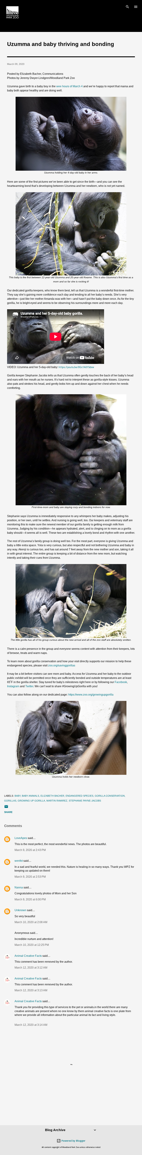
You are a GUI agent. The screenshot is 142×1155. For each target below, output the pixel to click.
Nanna (19, 887)
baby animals (30, 795)
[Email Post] (6, 807)
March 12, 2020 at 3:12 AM (31, 967)
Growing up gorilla (31, 800)
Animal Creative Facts (28, 955)
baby (17, 795)
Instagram (13, 686)
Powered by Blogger (73, 1140)
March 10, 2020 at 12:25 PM (32, 944)
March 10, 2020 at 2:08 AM (31, 922)
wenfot (19, 860)
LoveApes (21, 838)
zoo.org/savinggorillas (61, 665)
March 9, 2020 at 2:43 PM (30, 850)
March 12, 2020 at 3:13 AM (31, 990)
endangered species (79, 795)
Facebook (121, 682)
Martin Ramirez (56, 800)
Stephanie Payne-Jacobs (85, 800)
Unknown (20, 910)
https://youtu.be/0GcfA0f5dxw (76, 367)
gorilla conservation (110, 795)
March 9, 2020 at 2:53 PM (30, 876)
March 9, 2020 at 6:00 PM (30, 899)
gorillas (10, 800)
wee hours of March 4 (69, 86)
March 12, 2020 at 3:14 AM (31, 1024)
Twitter (29, 686)
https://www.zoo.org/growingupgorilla (90, 694)
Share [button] (8, 812)
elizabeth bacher (52, 795)
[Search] (127, 6)
